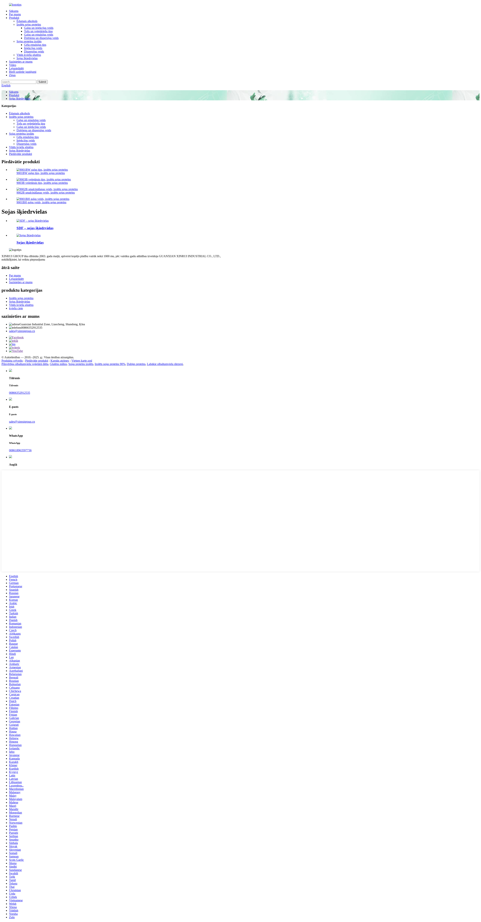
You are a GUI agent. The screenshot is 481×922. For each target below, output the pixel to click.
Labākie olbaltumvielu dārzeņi (165, 364)
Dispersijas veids (34, 51)
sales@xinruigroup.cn (22, 331)
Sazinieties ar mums (21, 61)
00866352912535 (19, 392)
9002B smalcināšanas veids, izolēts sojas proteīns (46, 192)
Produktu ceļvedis (12, 360)
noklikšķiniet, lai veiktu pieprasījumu (23, 259)
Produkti (14, 17)
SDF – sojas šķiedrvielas (35, 228)
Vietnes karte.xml (81, 360)
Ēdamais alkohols (27, 21)
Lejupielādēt (16, 68)
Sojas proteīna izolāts (29, 41)
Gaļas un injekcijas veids (38, 27)
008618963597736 (20, 450)
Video (12, 65)
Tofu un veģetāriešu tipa (38, 31)
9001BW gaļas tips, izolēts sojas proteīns (41, 173)
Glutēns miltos (58, 364)
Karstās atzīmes (60, 360)
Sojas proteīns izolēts (80, 364)
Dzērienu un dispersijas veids (41, 38)
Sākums (13, 11)
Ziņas (12, 75)
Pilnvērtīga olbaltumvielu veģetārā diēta (25, 364)
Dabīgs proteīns (136, 364)
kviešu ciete (16, 308)
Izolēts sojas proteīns (29, 24)
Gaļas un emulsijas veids (38, 34)
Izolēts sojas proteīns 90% (110, 364)
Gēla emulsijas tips (35, 44)
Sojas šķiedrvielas (27, 58)
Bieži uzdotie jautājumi (22, 71)
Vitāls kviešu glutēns (29, 54)
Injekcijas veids (33, 48)
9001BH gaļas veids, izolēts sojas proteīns (41, 202)
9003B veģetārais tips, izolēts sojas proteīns (42, 182)
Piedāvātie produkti (20, 154)
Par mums (15, 14)
